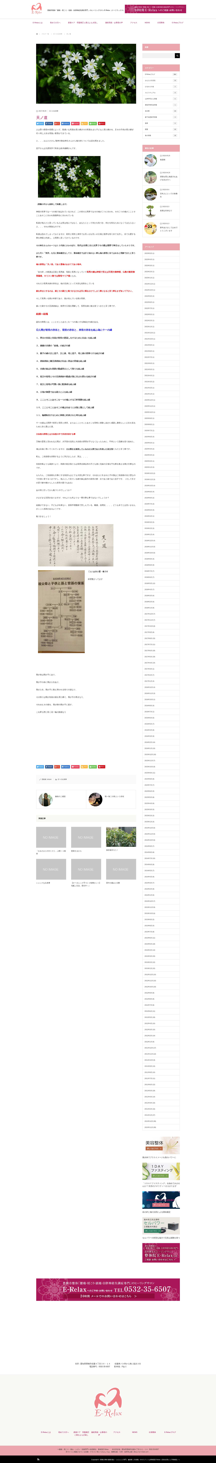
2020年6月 (148, 437)
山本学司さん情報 (160, 99)
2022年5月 (148, 314)
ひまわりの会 (160, 86)
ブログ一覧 (45, 34)
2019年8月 (148, 498)
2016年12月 (149, 687)
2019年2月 (148, 528)
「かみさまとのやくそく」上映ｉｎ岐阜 (51, 852)
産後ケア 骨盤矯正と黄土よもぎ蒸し (83, 23)
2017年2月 (148, 675)
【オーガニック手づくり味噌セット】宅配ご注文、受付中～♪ (86, 884)
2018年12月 (149, 540)
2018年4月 (148, 589)
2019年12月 (149, 473)
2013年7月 (148, 932)
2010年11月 (149, 1127)
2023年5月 (148, 253)
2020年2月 (148, 461)
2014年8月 (148, 852)
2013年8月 (148, 926)
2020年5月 (148, 443)
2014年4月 (148, 877)
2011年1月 (148, 1115)
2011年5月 (148, 1091)
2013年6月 (148, 938)
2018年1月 (148, 608)
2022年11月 (149, 284)
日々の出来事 (57, 34)
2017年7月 (148, 644)
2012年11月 (149, 981)
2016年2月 (148, 742)
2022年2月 (148, 320)
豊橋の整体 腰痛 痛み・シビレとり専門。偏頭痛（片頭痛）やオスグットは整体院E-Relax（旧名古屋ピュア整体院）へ (140, 1460)
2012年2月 (148, 1036)
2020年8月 (148, 424)
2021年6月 (148, 363)
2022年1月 (148, 327)
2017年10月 (149, 626)
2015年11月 (149, 760)
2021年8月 (148, 351)
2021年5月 (148, 369)
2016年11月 (149, 693)
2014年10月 (149, 840)
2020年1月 (148, 467)
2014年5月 (148, 871)
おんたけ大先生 (160, 80)
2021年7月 (148, 357)
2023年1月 (148, 278)
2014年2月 (148, 889)
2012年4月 (148, 1023)
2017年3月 (148, 669)
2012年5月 (148, 1017)
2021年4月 (148, 375)
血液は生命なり (166, 211)
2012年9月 (148, 993)
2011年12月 (149, 1048)
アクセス (133, 23)
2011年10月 (149, 1060)
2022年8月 (148, 302)
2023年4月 (148, 259)
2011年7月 (148, 1078)
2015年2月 (148, 816)
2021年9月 (148, 345)
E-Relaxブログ (177, 23)
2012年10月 (149, 987)
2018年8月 (148, 565)
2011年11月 (149, 1054)
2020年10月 (149, 412)
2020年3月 (148, 455)
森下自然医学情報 (160, 117)
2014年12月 (149, 828)
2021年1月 (148, 394)
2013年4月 (148, 950)
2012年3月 (148, 1029)
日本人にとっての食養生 (169, 195)
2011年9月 (148, 1066)
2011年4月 (148, 1097)
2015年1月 (148, 822)
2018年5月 (148, 583)
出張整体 (160, 23)
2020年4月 (148, 449)
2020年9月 (148, 418)
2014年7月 (148, 858)
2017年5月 (148, 657)
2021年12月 (149, 333)
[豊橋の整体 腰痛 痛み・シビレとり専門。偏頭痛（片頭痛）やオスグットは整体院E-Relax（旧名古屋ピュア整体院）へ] (37, 14)
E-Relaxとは (37, 23)
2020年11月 (149, 406)
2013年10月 (149, 913)
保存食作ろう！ (112, 850)
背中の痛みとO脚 (113, 883)
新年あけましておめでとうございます (169, 229)
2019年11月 (149, 479)
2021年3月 (148, 382)
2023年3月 (148, 265)
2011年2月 (148, 1109)
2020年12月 (149, 400)
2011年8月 (148, 1072)
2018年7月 (148, 571)
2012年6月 (148, 1011)
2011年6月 (148, 1084)
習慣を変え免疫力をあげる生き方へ (169, 178)
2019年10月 (149, 485)
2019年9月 (148, 492)
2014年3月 (148, 883)
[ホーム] (37, 31)
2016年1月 (148, 748)
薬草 (160, 123)
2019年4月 (148, 516)
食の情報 (160, 135)
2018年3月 (148, 595)
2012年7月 (148, 1005)
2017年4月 (148, 663)
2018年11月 (149, 547)
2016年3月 (148, 736)
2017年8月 (148, 638)
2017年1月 (148, 681)
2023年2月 (148, 272)
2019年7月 (148, 504)
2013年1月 (148, 968)
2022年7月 (148, 308)
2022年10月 (149, 290)
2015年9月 (148, 773)
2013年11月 (149, 907)
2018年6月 (148, 577)
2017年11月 (149, 620)
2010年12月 (149, 1121)
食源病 (162, 160)
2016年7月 (148, 712)
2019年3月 (148, 522)
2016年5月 (148, 724)
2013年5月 (148, 944)
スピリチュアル (160, 93)
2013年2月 (148, 962)
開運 (160, 129)
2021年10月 (149, 339)
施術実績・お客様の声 (114, 23)
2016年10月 (149, 699)
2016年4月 (148, 730)
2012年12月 (149, 974)
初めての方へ (55, 23)
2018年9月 (148, 559)
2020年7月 (148, 430)
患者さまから (76, 851)
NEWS (147, 23)
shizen (49, 779)
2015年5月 (148, 797)
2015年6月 (148, 791)
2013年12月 (149, 901)
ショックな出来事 (43, 883)
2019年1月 (148, 534)
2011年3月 (148, 1103)
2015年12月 (149, 754)
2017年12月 (149, 614)
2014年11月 (149, 834)
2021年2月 (148, 388)
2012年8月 (148, 999)
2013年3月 (148, 956)
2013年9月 (148, 919)
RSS (38, 1459)
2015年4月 (148, 803)
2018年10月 (149, 553)
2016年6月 (148, 718)
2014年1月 (148, 895)
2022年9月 (148, 296)
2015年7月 (148, 785)
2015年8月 (148, 779)
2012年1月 (148, 1042)
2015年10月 (149, 767)
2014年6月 (148, 864)
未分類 (160, 111)
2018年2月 (148, 602)
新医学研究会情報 (160, 105)
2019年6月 (148, 510)
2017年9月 (148, 632)
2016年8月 (148, 705)
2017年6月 (148, 650)
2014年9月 (148, 846)
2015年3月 (148, 809)
